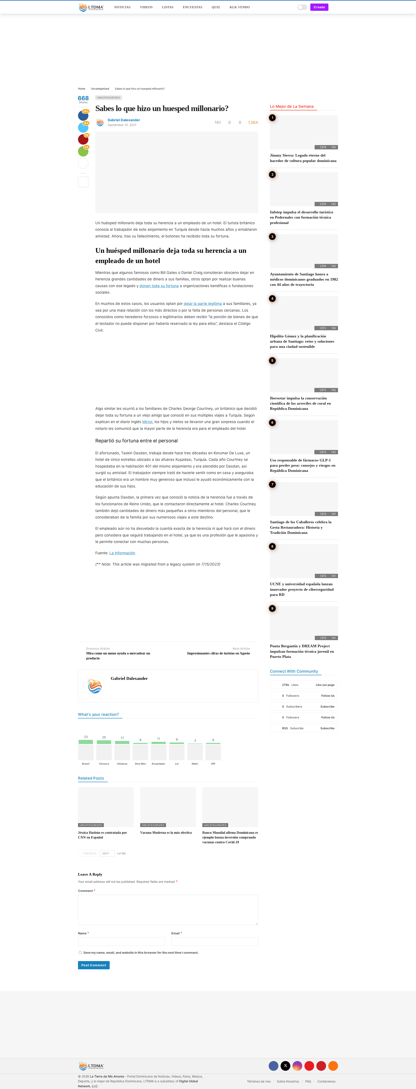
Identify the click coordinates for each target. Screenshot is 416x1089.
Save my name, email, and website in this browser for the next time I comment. (140, 952)
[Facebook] (273, 1066)
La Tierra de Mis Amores (107, 1076)
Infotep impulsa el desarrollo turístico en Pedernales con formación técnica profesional (301, 217)
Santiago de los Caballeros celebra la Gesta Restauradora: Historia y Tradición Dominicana (301, 527)
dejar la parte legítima (203, 303)
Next (105, 853)
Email (176, 933)
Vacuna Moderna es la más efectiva (166, 832)
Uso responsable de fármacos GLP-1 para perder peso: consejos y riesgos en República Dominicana (302, 465)
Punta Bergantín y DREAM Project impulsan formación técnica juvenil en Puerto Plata (302, 651)
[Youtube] (309, 1066)
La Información (122, 553)
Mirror (147, 422)
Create (319, 7)
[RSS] (333, 1066)
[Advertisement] (208, 50)
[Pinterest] (321, 1066)
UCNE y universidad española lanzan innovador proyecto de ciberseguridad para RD (302, 589)
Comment (87, 891)
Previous (89, 853)
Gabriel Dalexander (124, 120)
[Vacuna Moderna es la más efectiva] (168, 807)
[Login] (335, 7)
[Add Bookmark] (83, 182)
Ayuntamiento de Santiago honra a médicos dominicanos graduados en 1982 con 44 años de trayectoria (304, 279)
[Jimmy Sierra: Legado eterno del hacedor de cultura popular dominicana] (304, 132)
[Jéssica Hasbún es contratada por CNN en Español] (106, 807)
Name (83, 933)
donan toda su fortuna (159, 286)
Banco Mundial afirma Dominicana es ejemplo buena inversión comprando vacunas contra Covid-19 (230, 837)
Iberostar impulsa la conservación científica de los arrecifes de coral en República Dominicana (300, 403)
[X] (285, 1066)
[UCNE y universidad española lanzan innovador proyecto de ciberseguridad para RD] (304, 561)
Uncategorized (108, 97)
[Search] (291, 7)
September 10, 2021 (122, 125)
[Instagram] (297, 1066)
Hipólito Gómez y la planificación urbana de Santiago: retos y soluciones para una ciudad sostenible (302, 341)
